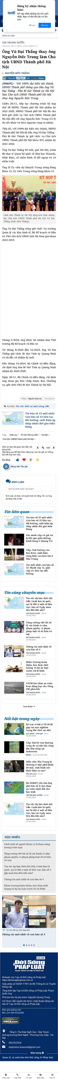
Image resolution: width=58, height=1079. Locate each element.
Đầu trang (36, 1053)
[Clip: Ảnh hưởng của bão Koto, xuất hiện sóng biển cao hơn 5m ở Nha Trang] (14, 554)
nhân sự (13, 434)
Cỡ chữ (29, 1078)
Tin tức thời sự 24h (29, 434)
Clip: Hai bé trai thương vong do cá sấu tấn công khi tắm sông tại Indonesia (40, 747)
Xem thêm (28, 706)
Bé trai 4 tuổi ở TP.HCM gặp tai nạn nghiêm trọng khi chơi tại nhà (39, 727)
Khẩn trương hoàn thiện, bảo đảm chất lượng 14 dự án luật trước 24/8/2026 (37, 666)
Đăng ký (44, 25)
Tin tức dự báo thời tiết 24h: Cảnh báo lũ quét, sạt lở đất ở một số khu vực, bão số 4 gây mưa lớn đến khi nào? (39, 604)
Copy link (17, 1078)
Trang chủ (6, 1078)
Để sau (32, 25)
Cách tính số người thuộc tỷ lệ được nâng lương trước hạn (27, 846)
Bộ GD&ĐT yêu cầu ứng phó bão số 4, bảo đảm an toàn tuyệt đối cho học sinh (39, 787)
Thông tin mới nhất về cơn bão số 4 (38, 648)
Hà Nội (44, 434)
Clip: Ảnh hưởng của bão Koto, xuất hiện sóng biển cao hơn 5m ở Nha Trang (39, 554)
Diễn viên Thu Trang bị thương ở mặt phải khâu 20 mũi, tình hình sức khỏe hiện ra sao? (39, 766)
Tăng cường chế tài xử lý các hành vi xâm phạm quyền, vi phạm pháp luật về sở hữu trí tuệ (39, 628)
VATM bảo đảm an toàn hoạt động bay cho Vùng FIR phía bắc (39, 686)
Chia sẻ (52, 1078)
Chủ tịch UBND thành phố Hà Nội (18, 438)
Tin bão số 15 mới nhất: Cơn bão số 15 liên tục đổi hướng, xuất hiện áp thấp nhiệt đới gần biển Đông (40, 420)
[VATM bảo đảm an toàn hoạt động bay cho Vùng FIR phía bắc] (29, 912)
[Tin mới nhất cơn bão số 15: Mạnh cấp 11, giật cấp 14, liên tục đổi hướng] (14, 569)
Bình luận (40, 1078)
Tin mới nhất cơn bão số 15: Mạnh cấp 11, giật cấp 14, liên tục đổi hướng (40, 569)
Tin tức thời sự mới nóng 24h (32, 406)
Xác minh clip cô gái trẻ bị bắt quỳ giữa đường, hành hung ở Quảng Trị (39, 538)
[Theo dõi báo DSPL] (29, 78)
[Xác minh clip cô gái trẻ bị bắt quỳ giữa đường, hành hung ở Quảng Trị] (14, 540)
